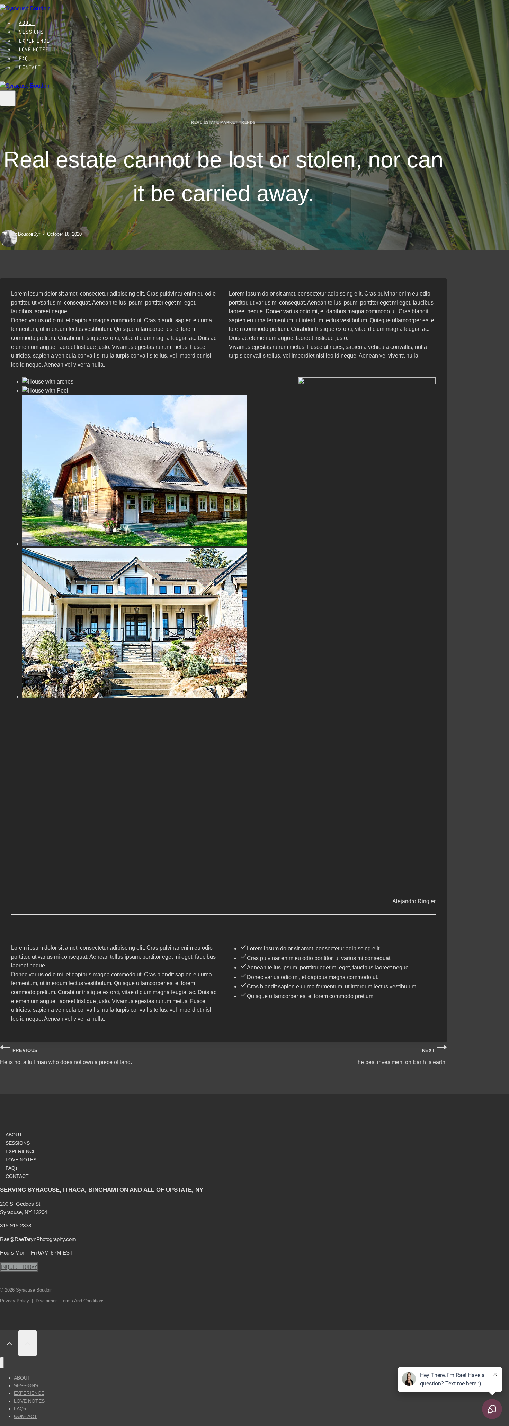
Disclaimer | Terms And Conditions (70, 1300)
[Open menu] (8, 98)
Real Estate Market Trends (223, 122)
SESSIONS (18, 1143)
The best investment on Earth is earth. (400, 1056)
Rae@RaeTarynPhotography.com (38, 1239)
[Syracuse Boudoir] (25, 8)
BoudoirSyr (29, 234)
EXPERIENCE (21, 1151)
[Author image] (4, 234)
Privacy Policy (14, 1300)
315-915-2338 (15, 1226)
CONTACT (30, 67)
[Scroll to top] (9, 1343)
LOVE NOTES (21, 1159)
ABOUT (14, 1134)
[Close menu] (2, 1362)
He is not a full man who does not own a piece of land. (66, 1056)
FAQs (12, 1168)
